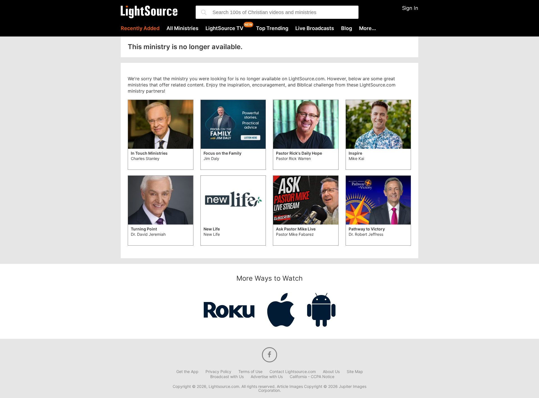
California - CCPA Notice (312, 377)
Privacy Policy (218, 372)
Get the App (187, 372)
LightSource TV (224, 28)
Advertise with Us (267, 377)
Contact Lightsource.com (293, 372)
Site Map (355, 372)
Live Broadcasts (314, 28)
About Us (331, 372)
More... (367, 28)
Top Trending (272, 28)
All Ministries (182, 28)
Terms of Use (250, 372)
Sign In (410, 8)
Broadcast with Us (227, 377)
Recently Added (140, 28)
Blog (346, 28)
